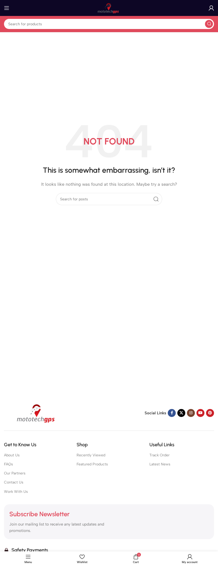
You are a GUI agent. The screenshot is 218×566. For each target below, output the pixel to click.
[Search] (209, 24)
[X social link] (181, 413)
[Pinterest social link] (210, 413)
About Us (12, 455)
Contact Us (13, 482)
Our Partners (15, 473)
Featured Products (92, 464)
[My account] (211, 8)
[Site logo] (109, 7)
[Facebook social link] (172, 413)
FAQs (8, 464)
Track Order (159, 455)
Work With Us (16, 491)
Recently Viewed (91, 455)
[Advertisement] (109, 72)
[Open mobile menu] (6, 8)
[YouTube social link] (200, 413)
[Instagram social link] (191, 413)
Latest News (159, 464)
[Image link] (37, 412)
